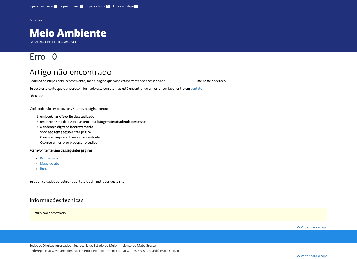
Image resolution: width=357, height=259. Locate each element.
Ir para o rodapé (125, 6)
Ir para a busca (98, 6)
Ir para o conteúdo (43, 6)
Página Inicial (49, 158)
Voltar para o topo (313, 228)
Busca (44, 169)
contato (196, 89)
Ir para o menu (71, 6)
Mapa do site (49, 164)
